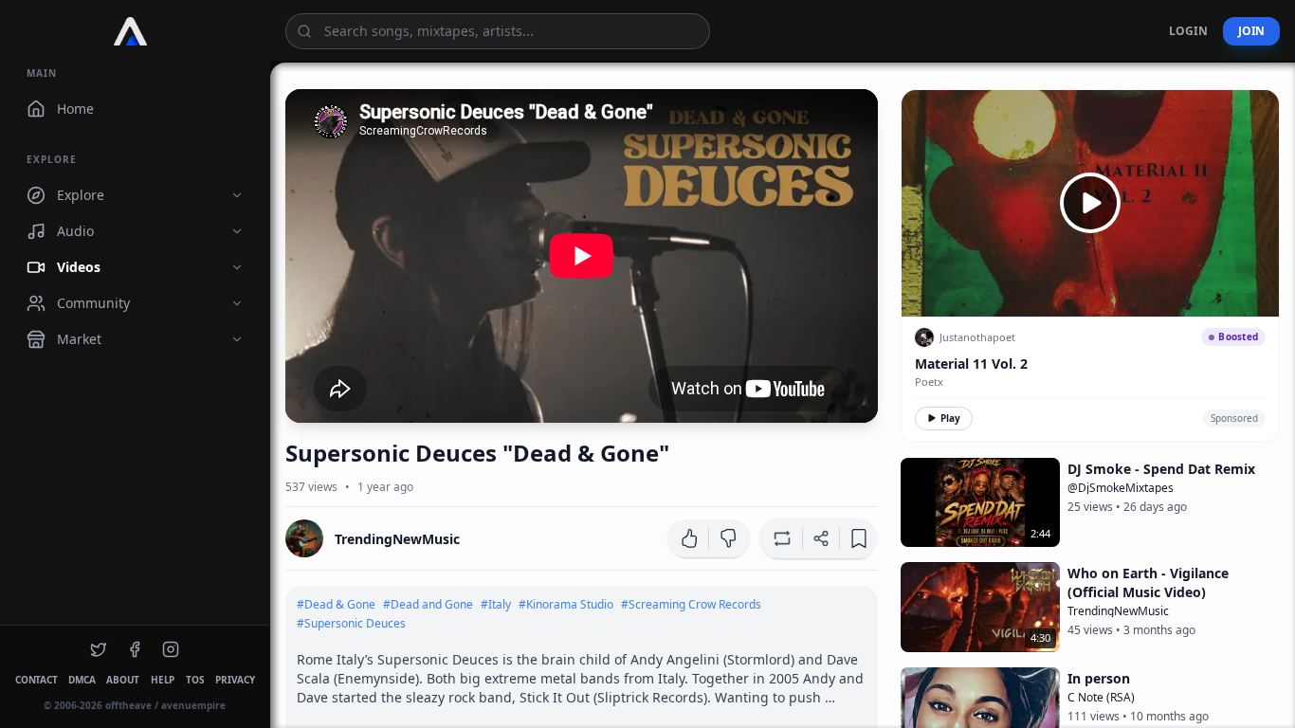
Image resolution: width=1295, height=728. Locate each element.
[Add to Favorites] (859, 538)
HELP (162, 679)
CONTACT (36, 679)
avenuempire (193, 705)
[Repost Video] (780, 538)
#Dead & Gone (336, 604)
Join (1251, 31)
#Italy (496, 604)
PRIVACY (234, 679)
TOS (195, 679)
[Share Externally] (821, 538)
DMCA (81, 679)
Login (1188, 31)
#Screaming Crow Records (691, 604)
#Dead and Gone (428, 604)
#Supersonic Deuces (351, 623)
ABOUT (122, 679)
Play (950, 418)
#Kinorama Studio (566, 604)
